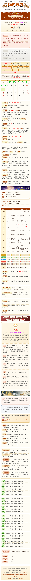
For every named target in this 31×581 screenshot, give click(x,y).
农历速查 (25, 317)
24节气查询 (9, 319)
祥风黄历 (25, 572)
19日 (10, 70)
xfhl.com (21, 578)
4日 (13, 63)
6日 (22, 63)
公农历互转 (6, 317)
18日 (4, 70)
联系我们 (10, 578)
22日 (27, 70)
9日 (10, 65)
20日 (15, 70)
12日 (27, 65)
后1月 (6, 63)
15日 (18, 67)
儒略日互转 (16, 319)
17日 (27, 67)
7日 (27, 63)
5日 (18, 63)
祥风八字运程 (21, 24)
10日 (15, 65)
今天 (6, 67)
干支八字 (12, 317)
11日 (21, 65)
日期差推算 (19, 317)
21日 (21, 70)
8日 (4, 65)
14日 (13, 67)
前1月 (15, 72)
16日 (23, 67)
